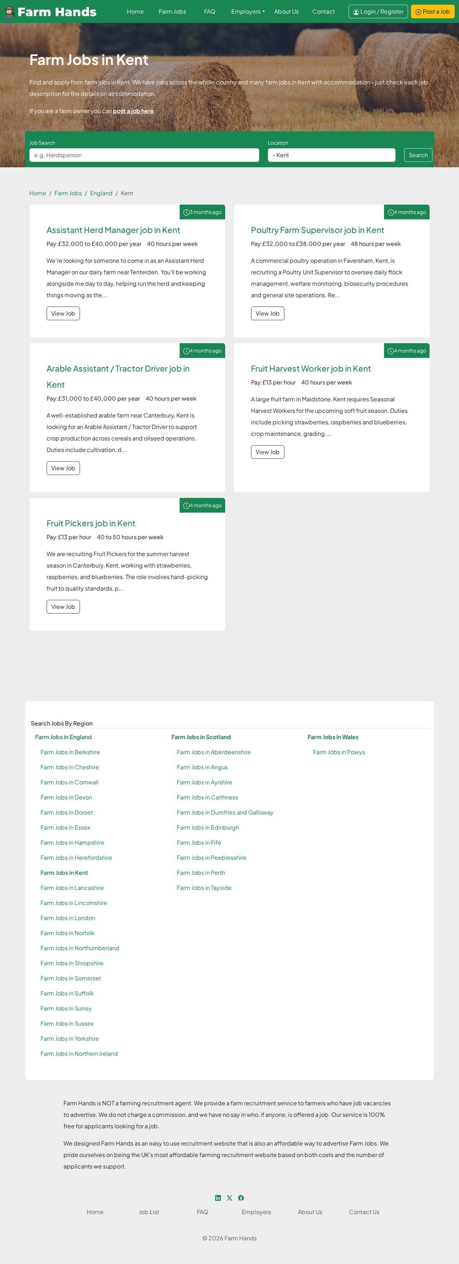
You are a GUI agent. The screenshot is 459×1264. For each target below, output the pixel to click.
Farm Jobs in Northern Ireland (79, 1053)
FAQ (210, 11)
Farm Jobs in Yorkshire (70, 1038)
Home (135, 11)
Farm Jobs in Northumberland (80, 948)
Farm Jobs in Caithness (207, 797)
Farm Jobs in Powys (339, 752)
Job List (149, 1212)
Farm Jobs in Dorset (67, 812)
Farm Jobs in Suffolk (67, 993)
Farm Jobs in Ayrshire (204, 782)
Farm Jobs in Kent (64, 872)
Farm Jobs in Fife (199, 842)
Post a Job (436, 11)
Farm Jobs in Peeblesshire (211, 857)
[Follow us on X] (229, 1197)
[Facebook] (241, 1197)
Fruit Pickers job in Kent (91, 523)
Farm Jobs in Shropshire (72, 963)
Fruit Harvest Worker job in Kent (311, 368)
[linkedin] (218, 1197)
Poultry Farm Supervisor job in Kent (317, 230)
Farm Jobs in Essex (65, 827)
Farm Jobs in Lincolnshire (74, 902)
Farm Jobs (172, 11)
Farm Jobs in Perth (201, 872)
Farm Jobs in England (63, 737)
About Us (286, 11)
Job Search (42, 142)
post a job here (133, 111)
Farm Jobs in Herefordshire (76, 857)
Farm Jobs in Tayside (204, 887)
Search (418, 155)
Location (278, 142)
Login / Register (381, 11)
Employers (246, 11)
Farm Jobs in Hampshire (72, 842)
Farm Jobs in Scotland (201, 737)
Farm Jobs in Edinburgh (208, 827)
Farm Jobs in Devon (66, 797)
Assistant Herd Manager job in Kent (113, 230)
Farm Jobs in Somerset (71, 978)
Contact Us (364, 1212)
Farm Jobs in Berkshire (70, 752)
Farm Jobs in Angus (202, 767)
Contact (323, 11)
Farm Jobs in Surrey (66, 1008)
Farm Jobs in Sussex (67, 1023)
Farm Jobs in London (68, 918)
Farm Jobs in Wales (333, 737)
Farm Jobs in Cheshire (70, 767)
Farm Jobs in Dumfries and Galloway (225, 812)
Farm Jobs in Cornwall (70, 782)
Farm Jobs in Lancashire (72, 887)
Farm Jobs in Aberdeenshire (214, 752)
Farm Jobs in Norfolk (68, 933)
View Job (63, 313)
